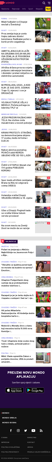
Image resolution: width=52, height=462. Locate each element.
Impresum (5, 442)
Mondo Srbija (9, 418)
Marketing (31, 438)
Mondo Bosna (9, 423)
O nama (4, 438)
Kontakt (31, 442)
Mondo (5, 413)
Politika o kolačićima (10, 447)
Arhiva (30, 447)
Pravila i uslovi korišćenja (38, 452)
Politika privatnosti (10, 452)
